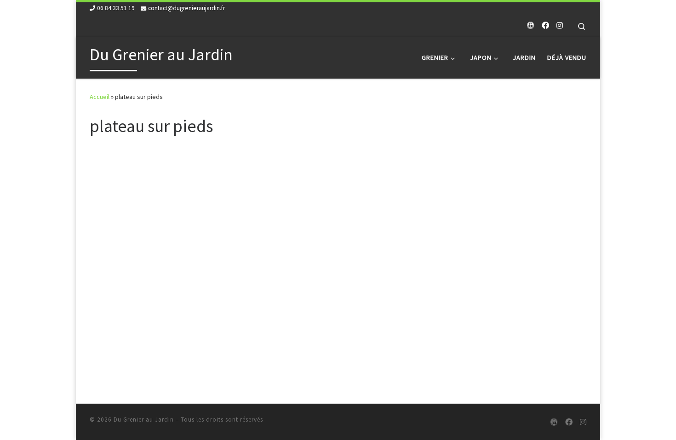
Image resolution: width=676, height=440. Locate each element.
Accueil (99, 97)
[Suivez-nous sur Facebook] (545, 25)
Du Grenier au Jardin (144, 419)
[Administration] (530, 25)
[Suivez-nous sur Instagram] (559, 25)
